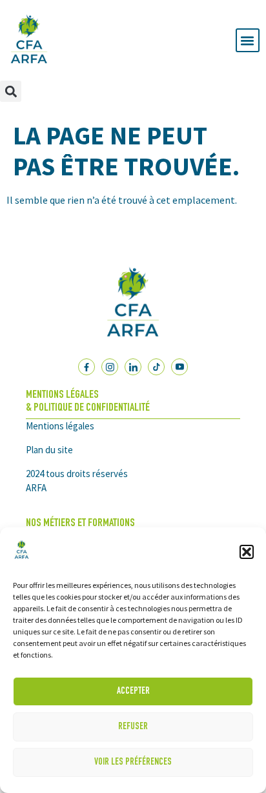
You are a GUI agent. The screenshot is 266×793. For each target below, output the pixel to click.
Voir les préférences (133, 762)
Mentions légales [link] (60, 426)
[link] (21, 559)
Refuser (133, 727)
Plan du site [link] (49, 450)
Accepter (133, 691)
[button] (246, 551)
